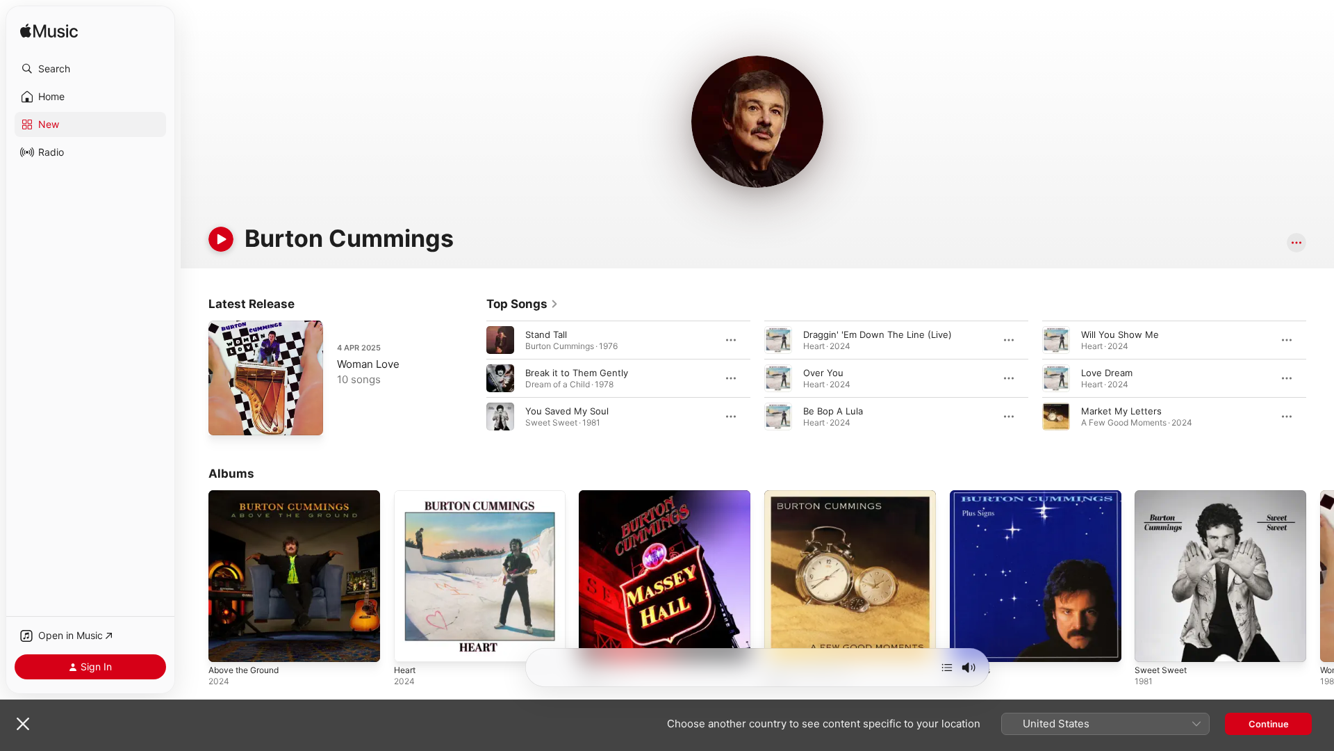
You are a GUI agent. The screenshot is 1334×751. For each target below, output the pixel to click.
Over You (823, 372)
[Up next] (947, 667)
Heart (406, 495)
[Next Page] (1320, 378)
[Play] (220, 239)
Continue (1269, 723)
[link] (522, 304)
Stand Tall (546, 334)
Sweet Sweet (1164, 495)
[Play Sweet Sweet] (1152, 644)
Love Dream (1107, 372)
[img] (49, 32)
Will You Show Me (1120, 334)
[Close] (23, 724)
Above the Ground (248, 495)
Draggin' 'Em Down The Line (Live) (877, 334)
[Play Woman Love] (225, 417)
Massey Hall (605, 495)
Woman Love (368, 364)
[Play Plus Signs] (967, 644)
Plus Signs (972, 495)
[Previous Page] (472, 378)
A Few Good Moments (813, 495)
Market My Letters (1121, 411)
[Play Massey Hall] (596, 644)
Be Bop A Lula (833, 411)
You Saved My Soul (567, 411)
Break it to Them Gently (576, 372)
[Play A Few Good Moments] (781, 644)
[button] (90, 69)
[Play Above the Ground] (225, 644)
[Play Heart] (411, 644)
